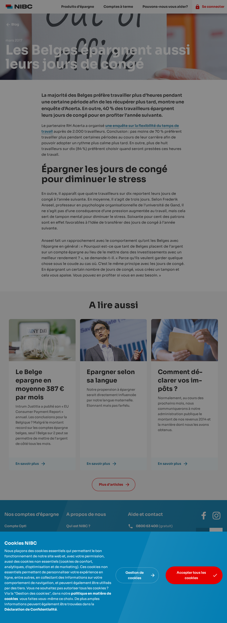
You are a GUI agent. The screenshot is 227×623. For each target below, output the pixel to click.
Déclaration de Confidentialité (30, 609)
